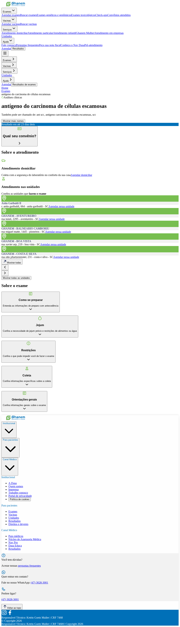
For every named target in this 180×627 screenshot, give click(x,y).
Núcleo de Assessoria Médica (24, 539)
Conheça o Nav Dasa (72, 45)
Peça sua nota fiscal (50, 45)
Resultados (18, 48)
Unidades (6, 36)
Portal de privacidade (20, 495)
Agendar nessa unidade (61, 206)
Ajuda (6, 41)
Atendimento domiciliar (14, 32)
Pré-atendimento (93, 45)
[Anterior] (4, 267)
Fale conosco (8, 45)
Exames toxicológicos (83, 15)
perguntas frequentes (29, 565)
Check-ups (101, 15)
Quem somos (15, 486)
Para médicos (15, 536)
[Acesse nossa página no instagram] (4, 614)
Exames (7, 11)
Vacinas (7, 20)
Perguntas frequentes (27, 45)
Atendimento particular (40, 32)
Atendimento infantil (64, 32)
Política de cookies (19, 499)
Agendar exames (10, 15)
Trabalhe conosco (18, 492)
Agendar (6, 48)
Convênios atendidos (119, 15)
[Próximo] (4, 273)
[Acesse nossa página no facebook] (10, 614)
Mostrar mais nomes (13, 121)
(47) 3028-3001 (39, 582)
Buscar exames (28, 15)
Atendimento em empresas (109, 32)
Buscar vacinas (28, 24)
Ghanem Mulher (85, 32)
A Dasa (12, 483)
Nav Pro (13, 542)
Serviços (7, 29)
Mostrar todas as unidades (16, 278)
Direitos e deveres (18, 524)
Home (4, 87)
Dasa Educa (15, 545)
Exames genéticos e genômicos (54, 15)
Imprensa (13, 489)
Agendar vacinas (10, 24)
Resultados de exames (24, 84)
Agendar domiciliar (81, 175)
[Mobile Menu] (4, 53)
